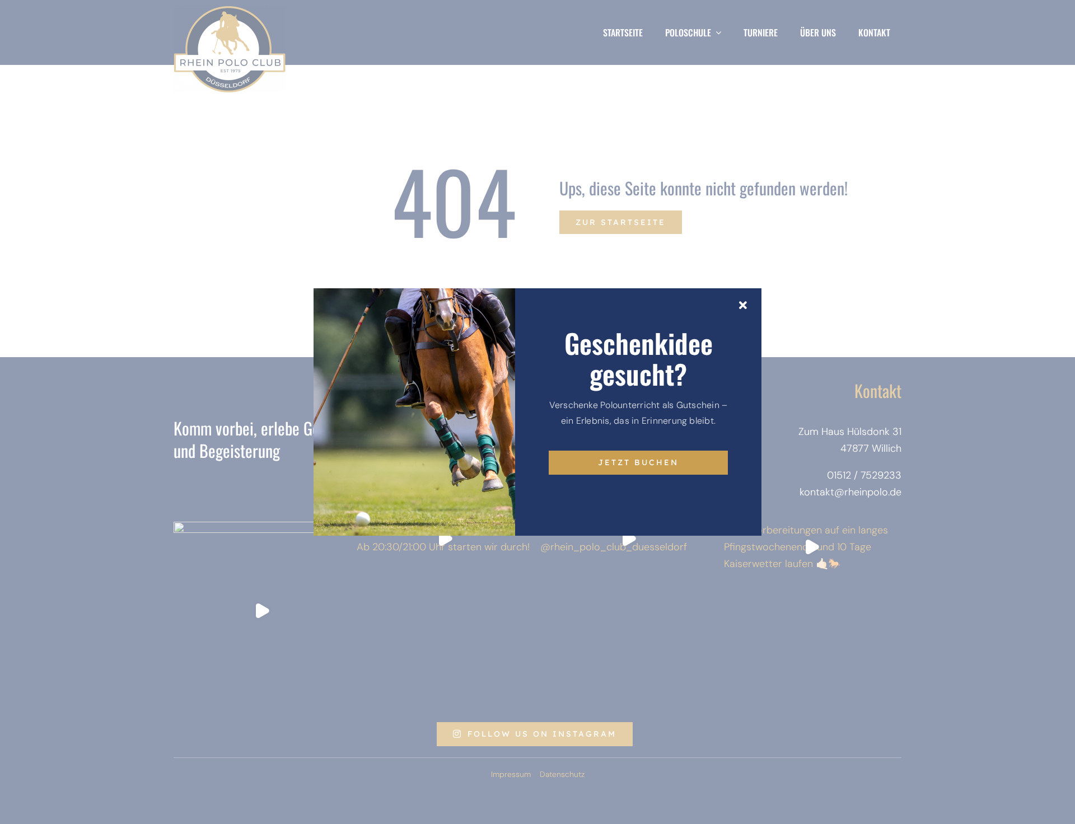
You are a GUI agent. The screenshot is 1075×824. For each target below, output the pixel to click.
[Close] (743, 305)
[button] (24, 799)
